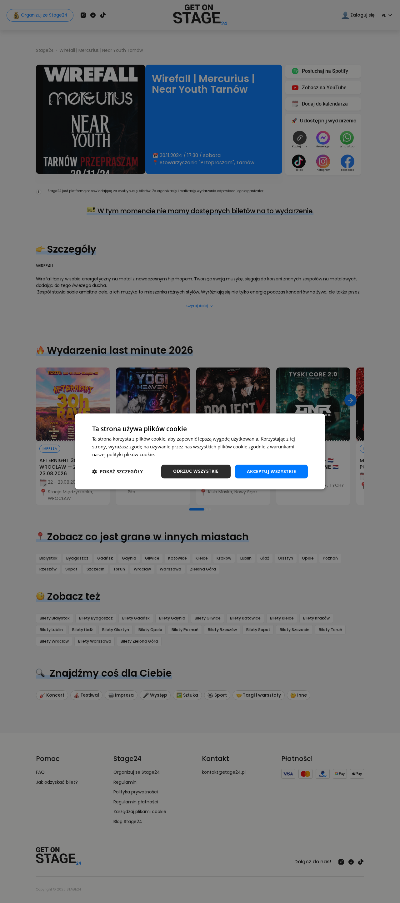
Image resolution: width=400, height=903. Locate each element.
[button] (117, 471)
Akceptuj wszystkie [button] (271, 471)
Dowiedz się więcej (176, 454)
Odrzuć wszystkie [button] (195, 471)
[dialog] (200, 451)
